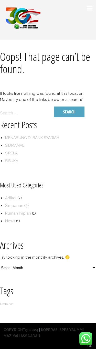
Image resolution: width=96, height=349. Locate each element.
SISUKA (11, 160)
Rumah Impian (18, 213)
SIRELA (11, 153)
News (10, 221)
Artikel (10, 198)
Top (88, 346)
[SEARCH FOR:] (26, 113)
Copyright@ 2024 (21, 330)
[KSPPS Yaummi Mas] (23, 36)
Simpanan (14, 205)
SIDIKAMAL (14, 145)
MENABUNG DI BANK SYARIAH (32, 137)
